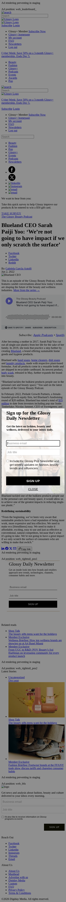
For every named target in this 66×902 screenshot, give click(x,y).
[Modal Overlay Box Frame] (33, 451)
